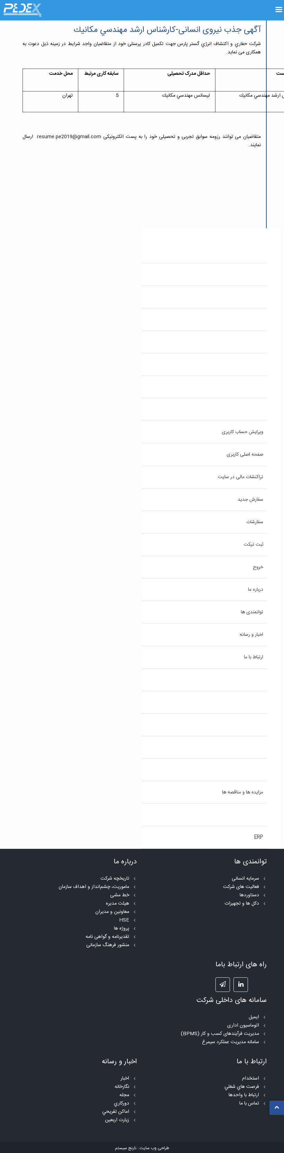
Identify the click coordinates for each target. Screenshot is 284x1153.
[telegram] (222, 984)
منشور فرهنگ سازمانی (107, 945)
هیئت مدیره (117, 903)
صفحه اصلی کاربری (245, 454)
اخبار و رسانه (251, 635)
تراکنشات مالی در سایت (240, 477)
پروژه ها (121, 928)
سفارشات (254, 522)
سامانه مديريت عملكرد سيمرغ (230, 1042)
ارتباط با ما (253, 657)
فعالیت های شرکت (241, 887)
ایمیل (254, 1017)
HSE (124, 920)
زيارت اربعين (117, 1120)
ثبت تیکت (253, 544)
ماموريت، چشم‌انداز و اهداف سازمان (94, 887)
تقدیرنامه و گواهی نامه (107, 937)
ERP (258, 837)
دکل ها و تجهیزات (241, 903)
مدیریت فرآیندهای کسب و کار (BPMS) (220, 1034)
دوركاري (121, 1103)
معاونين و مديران (112, 912)
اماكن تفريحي (115, 1112)
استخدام (250, 1078)
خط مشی (119, 895)
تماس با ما (249, 1103)
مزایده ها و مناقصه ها (242, 792)
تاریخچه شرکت (114, 878)
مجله (124, 1095)
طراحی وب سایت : (153, 1148)
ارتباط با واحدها (244, 1095)
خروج (258, 567)
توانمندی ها (252, 612)
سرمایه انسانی (245, 878)
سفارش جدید (250, 499)
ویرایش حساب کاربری (242, 432)
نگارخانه (122, 1087)
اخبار (125, 1078)
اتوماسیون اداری (243, 1025)
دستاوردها (249, 895)
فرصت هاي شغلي (241, 1087)
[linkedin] (240, 984)
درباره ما (255, 590)
